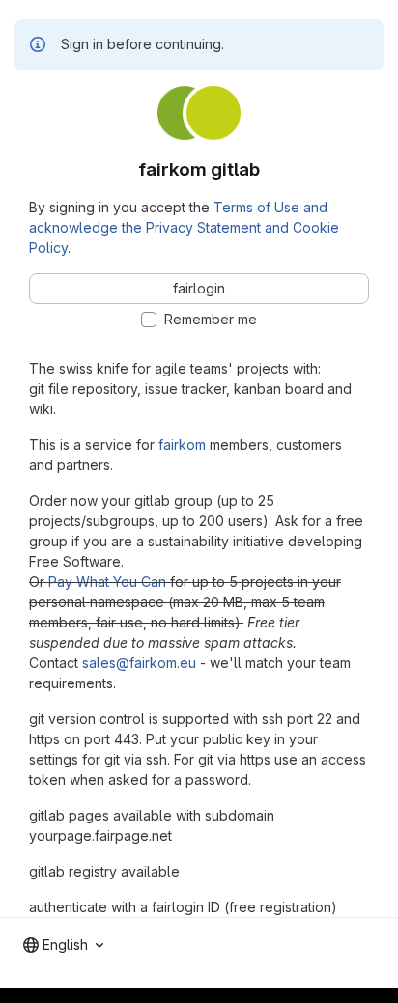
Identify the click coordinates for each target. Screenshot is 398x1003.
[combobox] (63, 945)
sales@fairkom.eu (139, 663)
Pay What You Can (107, 581)
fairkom (182, 444)
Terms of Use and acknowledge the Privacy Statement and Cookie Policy (184, 227)
